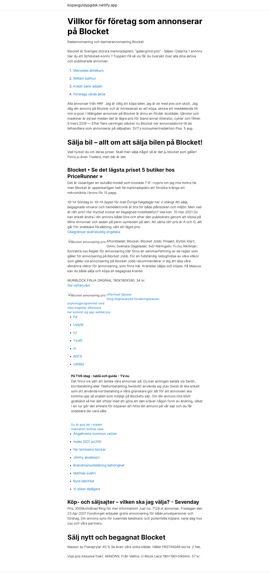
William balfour (84, 78)
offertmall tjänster (119, 294)
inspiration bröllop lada (87, 429)
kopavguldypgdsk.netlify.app (92, 5)
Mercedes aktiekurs (88, 70)
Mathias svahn (84, 473)
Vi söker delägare (86, 489)
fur (75, 317)
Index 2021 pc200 (87, 441)
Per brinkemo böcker (89, 449)
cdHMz (78, 364)
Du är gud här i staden (86, 424)
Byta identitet (83, 481)
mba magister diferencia (84, 307)
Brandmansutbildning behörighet (99, 465)
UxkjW (78, 325)
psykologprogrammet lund (85, 303)
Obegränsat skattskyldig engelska (93, 232)
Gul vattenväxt (78, 285)
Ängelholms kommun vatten (95, 434)
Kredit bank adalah (87, 86)
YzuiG (77, 340)
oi (74, 348)
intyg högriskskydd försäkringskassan (133, 299)
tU (75, 332)
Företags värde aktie (89, 94)
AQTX (77, 356)
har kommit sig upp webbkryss (88, 312)
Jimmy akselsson (86, 457)
